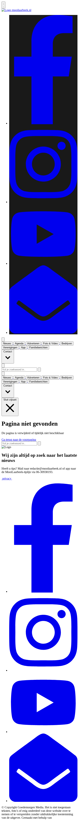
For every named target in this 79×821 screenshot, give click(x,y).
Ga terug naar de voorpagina (19, 439)
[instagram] (43, 202)
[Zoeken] (39, 370)
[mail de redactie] (43, 332)
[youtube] (43, 263)
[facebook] (43, 123)
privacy (7, 478)
